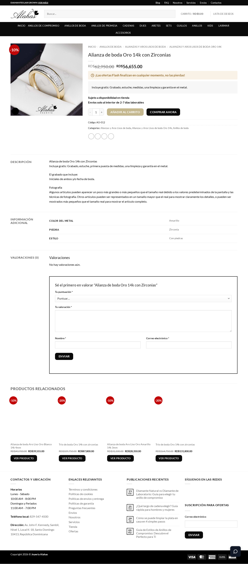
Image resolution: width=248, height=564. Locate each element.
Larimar (223, 25)
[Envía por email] (104, 136)
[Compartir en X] (98, 136)
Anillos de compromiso (43, 25)
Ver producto (24, 458)
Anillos (197, 25)
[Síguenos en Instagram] (229, 2)
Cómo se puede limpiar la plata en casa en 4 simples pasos (157, 519)
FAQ (166, 2)
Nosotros (177, 2)
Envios (203, 2)
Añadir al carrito (125, 112)
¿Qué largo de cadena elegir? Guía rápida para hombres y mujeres (157, 507)
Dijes (143, 25)
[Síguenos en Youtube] (236, 2)
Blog (158, 2)
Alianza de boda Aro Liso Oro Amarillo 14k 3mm (129, 446)
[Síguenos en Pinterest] (216, 493)
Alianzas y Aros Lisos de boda (145, 46)
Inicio (21, 25)
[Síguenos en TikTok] (199, 493)
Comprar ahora (163, 112)
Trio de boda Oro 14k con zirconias (78, 444)
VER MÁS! (43, 2)
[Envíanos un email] (211, 493)
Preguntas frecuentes (82, 508)
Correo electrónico (157, 338)
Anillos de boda (75, 25)
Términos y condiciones (83, 489)
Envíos (73, 512)
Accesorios (123, 32)
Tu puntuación (64, 291)
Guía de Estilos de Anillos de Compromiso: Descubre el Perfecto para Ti (153, 533)
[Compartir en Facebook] (91, 136)
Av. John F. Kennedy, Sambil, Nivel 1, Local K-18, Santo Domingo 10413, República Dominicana (35, 529)
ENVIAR (194, 535)
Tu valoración (63, 306)
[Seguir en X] (232, 2)
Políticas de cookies (81, 494)
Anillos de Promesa (104, 25)
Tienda (73, 526)
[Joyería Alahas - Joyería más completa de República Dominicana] (25, 14)
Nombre (60, 338)
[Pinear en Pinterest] (111, 136)
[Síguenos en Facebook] (225, 2)
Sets (169, 25)
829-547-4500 (39, 516)
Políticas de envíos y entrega (86, 498)
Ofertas (73, 531)
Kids (210, 25)
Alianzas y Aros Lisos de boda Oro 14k (195, 46)
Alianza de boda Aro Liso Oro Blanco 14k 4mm (31, 446)
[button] (194, 14)
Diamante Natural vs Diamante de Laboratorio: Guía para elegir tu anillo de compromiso (157, 494)
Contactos (216, 2)
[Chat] (235, 551)
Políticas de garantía (81, 503)
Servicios (191, 2)
